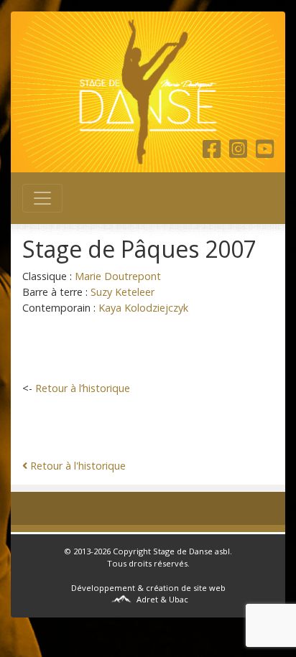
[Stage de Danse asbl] (148, 91)
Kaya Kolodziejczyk (143, 307)
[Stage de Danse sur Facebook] (214, 152)
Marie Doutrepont (118, 276)
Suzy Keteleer (122, 292)
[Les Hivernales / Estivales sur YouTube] (265, 152)
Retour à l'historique (78, 465)
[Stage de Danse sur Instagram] (241, 152)
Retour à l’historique (82, 388)
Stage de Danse (183, 551)
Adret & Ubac (162, 599)
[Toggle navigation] (42, 198)
